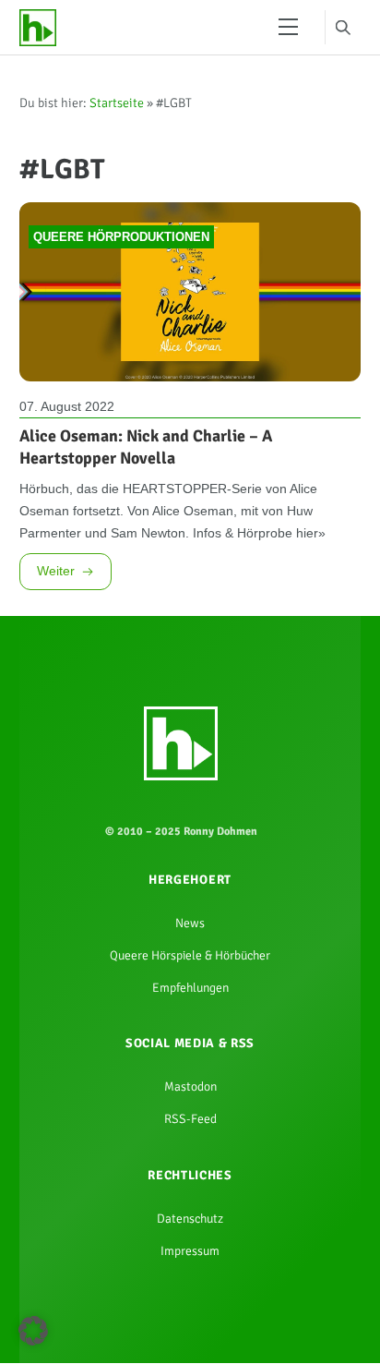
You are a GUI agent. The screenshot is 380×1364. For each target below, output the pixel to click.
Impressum (190, 1335)
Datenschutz (190, 1299)
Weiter (56, 615)
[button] (33, 1331)
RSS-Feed (190, 1192)
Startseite (116, 109)
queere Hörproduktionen (121, 256)
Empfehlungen (190, 1050)
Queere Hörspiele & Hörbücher (190, 1013)
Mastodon (190, 1156)
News (190, 977)
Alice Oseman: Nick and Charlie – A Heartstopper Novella (145, 469)
